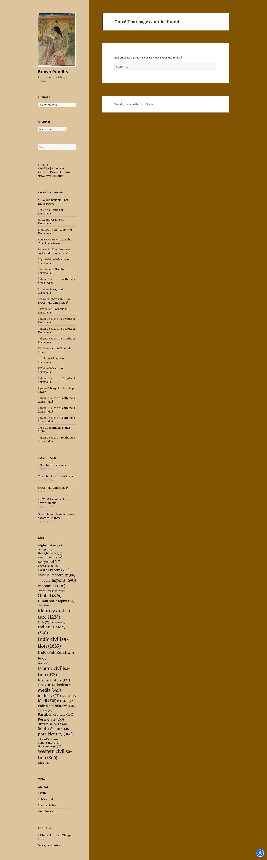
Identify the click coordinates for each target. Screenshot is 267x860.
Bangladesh (50, 553)
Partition (45, 710)
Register (43, 786)
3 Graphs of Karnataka (52, 465)
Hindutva (43, 606)
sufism (43, 739)
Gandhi (44, 590)
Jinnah (44, 685)
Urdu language (49, 746)
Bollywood (49, 562)
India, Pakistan (57, 623)
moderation (68, 696)
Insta (67, 172)
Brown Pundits (53, 71)
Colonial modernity (57, 575)
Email (41, 168)
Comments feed (47, 805)
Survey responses (49, 845)
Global (50, 595)
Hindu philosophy (56, 601)
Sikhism (45, 723)
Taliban (54, 739)
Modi (47, 701)
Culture (42, 581)
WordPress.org (47, 811)
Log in (42, 792)
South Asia (60, 724)
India (43, 622)
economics (52, 586)
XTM (43, 762)
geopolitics (58, 591)
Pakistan (65, 701)
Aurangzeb (45, 549)
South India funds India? (53, 253)
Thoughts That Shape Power (55, 476)
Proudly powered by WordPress (133, 104)
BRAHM (59, 175)
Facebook (56, 172)
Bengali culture (50, 557)
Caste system (54, 570)
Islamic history (54, 680)
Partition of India (55, 715)
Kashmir (61, 685)
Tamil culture (49, 742)
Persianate (51, 719)
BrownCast (59, 168)
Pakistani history (56, 706)
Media (49, 690)
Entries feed (45, 799)
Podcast (43, 172)
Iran (44, 663)
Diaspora (61, 580)
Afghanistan (50, 545)
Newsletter (44, 175)
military (49, 696)
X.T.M (41, 199)
